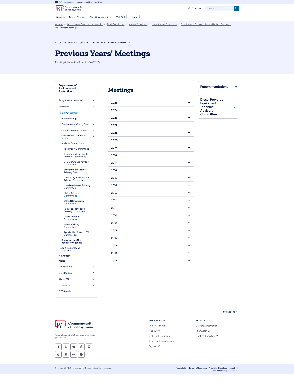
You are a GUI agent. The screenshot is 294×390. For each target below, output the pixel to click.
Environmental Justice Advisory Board (75, 171)
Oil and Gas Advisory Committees (74, 202)
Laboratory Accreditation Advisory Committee (76, 178)
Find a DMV (154, 330)
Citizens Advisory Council (74, 130)
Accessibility (181, 368)
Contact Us (64, 285)
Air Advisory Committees (76, 148)
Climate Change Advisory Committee (76, 163)
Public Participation (68, 113)
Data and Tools (66, 266)
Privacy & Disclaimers (198, 368)
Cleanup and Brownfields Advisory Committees (76, 155)
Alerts (62, 260)
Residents (64, 106)
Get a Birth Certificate (160, 336)
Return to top (228, 311)
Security (233, 368)
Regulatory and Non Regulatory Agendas (71, 241)
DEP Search (65, 291)
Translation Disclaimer (218, 368)
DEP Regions (65, 273)
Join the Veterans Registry (161, 341)
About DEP (64, 279)
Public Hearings (69, 118)
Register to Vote (157, 325)
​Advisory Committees (72, 143)
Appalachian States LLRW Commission (76, 233)
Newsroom (64, 255)
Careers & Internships (206, 325)
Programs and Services (70, 100)
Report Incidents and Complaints (69, 249)
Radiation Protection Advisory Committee (74, 210)
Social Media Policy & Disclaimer (224, 370)
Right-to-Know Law (205, 336)
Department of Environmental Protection (68, 88)
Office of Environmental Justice (73, 136)
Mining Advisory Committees (71, 194)
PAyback (153, 346)
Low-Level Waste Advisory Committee (77, 186)
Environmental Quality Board (75, 124)
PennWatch (201, 330)
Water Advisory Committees (71, 225)
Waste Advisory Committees (71, 218)
